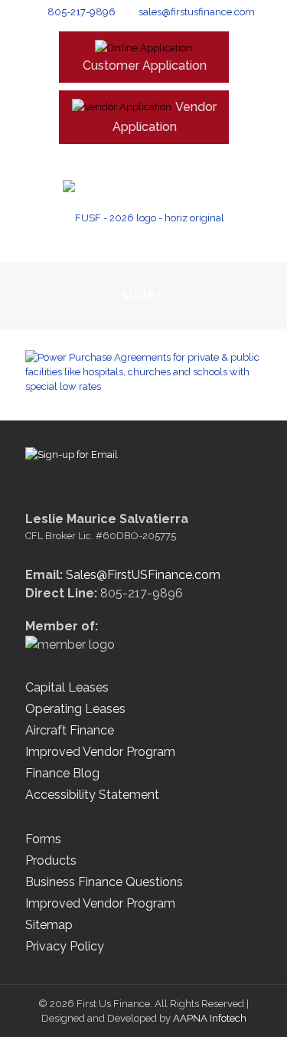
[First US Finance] (143, 217)
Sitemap (49, 925)
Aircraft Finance (69, 730)
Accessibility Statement (92, 794)
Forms (43, 839)
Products (51, 860)
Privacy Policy (64, 946)
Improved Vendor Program (100, 751)
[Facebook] (134, 159)
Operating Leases (75, 709)
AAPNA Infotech (209, 1018)
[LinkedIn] (153, 159)
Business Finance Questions (104, 882)
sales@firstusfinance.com (197, 12)
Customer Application (145, 65)
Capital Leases (67, 687)
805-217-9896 (81, 12)
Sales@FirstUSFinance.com (143, 575)
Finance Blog (62, 773)
